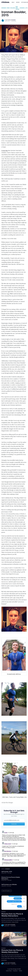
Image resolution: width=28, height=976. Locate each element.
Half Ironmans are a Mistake (9, 884)
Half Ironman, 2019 (6, 871)
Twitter (20, 970)
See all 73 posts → (7, 890)
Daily (13, 2)
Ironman (3, 7)
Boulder (12, 7)
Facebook (15, 970)
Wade (8, 7)
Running (22, 7)
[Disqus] (14, 848)
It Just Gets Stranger (10, 19)
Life (26, 7)
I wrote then (4, 150)
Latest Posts (9, 970)
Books (18, 2)
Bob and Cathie (17, 8)
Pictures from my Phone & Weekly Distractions (10, 877)
